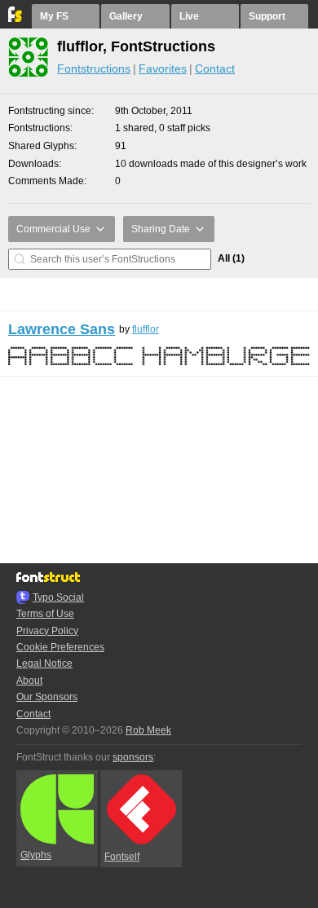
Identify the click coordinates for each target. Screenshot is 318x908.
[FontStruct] (16, 18)
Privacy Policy (47, 631)
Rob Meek (148, 730)
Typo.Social (58, 597)
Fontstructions (93, 68)
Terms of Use (45, 613)
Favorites (163, 68)
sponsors (133, 757)
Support (267, 16)
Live (189, 16)
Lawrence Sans (61, 329)
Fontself (121, 856)
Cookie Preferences (60, 647)
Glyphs (35, 855)
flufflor (145, 329)
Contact (215, 68)
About (29, 680)
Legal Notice (44, 663)
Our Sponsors (46, 697)
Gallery (126, 16)
